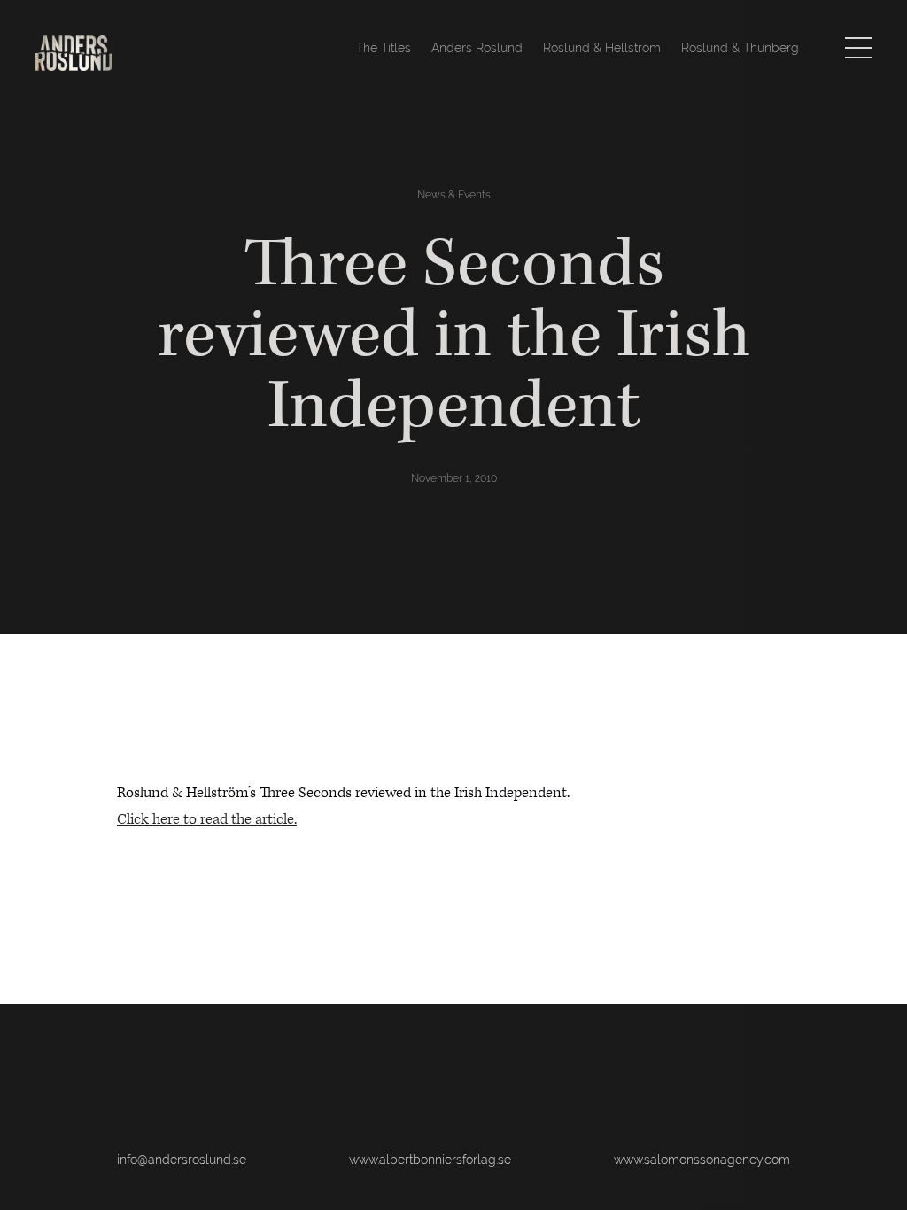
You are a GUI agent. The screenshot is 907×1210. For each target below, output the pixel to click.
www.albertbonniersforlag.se (430, 1159)
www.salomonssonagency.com (702, 1159)
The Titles (383, 48)
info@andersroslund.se (181, 1159)
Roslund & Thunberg (740, 48)
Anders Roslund (477, 48)
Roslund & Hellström (602, 48)
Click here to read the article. (207, 819)
